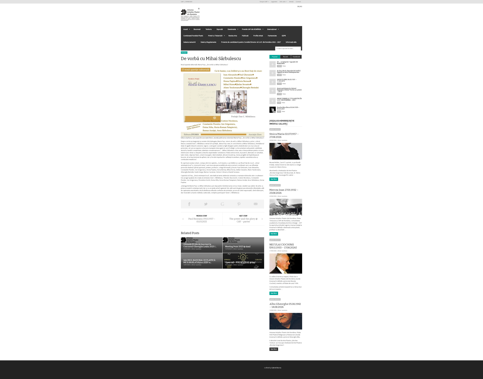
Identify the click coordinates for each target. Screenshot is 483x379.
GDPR (284, 36)
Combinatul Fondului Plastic (193, 36)
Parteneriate (272, 36)
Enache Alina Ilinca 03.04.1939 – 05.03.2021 (288, 108)
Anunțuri (184, 52)
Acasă (184, 29)
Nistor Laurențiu (282, 140)
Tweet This (205, 204)
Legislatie (274, 2)
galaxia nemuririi (275, 129)
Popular (275, 57)
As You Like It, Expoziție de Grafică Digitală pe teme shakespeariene (288, 71)
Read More (274, 179)
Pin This (239, 204)
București (197, 29)
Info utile (282, 2)
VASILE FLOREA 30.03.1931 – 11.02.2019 (287, 80)
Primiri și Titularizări (214, 36)
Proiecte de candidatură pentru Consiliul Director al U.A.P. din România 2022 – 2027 (251, 42)
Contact (298, 2)
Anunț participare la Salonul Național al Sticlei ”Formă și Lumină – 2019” (289, 90)
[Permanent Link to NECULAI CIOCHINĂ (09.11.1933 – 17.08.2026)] (285, 263)
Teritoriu (209, 29)
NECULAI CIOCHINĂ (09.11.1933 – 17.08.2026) (283, 246)
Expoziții (220, 29)
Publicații (245, 36)
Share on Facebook (189, 204)
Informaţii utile (291, 42)
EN (298, 6)
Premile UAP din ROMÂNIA (250, 29)
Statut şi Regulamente (208, 42)
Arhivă (291, 2)
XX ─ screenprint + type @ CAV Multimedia (287, 62)
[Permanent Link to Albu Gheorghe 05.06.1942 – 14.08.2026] (285, 321)
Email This (255, 204)
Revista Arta (233, 36)
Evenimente (230, 29)
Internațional (270, 29)
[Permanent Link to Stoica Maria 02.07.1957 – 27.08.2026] (285, 151)
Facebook (296, 57)
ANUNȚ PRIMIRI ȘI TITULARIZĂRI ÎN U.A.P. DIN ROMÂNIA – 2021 (289, 99)
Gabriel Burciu (276, 368)
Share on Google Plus (222, 204)
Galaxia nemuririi (189, 42)
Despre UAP (262, 2)
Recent (285, 57)
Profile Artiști (258, 36)
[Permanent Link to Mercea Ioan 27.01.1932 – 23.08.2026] (285, 207)
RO (301, 6)
